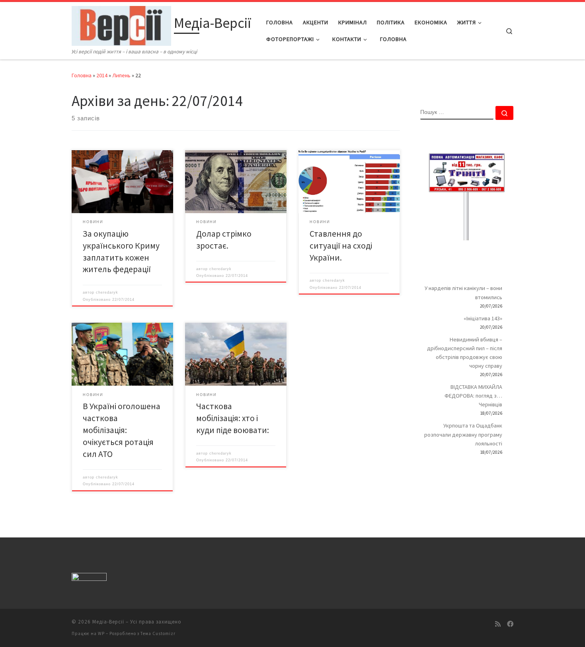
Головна (82, 75)
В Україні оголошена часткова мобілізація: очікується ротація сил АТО (121, 430)
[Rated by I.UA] (89, 578)
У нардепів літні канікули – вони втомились (463, 292)
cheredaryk (107, 292)
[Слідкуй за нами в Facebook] (510, 624)
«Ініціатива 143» (483, 318)
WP (101, 633)
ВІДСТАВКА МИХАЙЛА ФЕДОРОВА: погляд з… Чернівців (473, 395)
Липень (121, 75)
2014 (101, 75)
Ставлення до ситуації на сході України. (341, 245)
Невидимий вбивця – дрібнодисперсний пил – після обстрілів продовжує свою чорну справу (464, 352)
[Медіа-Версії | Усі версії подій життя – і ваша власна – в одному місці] (121, 24)
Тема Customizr (158, 633)
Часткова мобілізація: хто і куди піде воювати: (232, 418)
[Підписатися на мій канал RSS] (498, 624)
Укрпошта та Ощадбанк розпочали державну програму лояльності (463, 434)
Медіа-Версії (108, 621)
